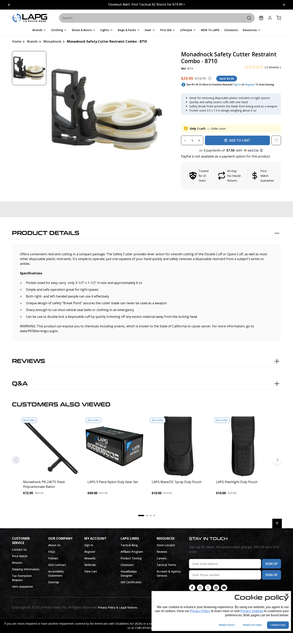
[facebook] (192, 587)
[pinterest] (216, 587)
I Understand (278, 625)
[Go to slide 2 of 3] (283, 4)
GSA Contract (57, 565)
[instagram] (200, 587)
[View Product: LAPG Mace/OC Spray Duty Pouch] (178, 446)
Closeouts (127, 565)
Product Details (45, 233)
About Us (54, 545)
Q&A (20, 383)
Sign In (237, 84)
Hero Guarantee (22, 586)
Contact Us (19, 549)
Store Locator (166, 545)
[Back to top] (277, 523)
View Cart (90, 571)
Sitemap (53, 582)
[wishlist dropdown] (276, 140)
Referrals (90, 565)
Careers (162, 558)
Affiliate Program (132, 552)
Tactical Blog (129, 545)
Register (250, 84)
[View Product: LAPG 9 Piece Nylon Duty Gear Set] (114, 446)
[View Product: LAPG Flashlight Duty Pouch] (243, 446)
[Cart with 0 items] (278, 18)
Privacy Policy (200, 611)
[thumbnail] (29, 68)
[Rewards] (261, 18)
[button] (231, 150)
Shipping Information (25, 569)
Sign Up (271, 564)
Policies (53, 558)
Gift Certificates (131, 582)
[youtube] (224, 587)
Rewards (89, 558)
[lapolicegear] (30, 18)
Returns (17, 563)
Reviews (28, 361)
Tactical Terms (166, 565)
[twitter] (208, 587)
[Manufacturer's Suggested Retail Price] (209, 78)
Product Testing (131, 558)
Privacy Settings (251, 611)
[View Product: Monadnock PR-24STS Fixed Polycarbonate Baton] (50, 446)
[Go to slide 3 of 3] (9, 4)
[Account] (269, 18)
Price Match (20, 556)
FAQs (51, 552)
